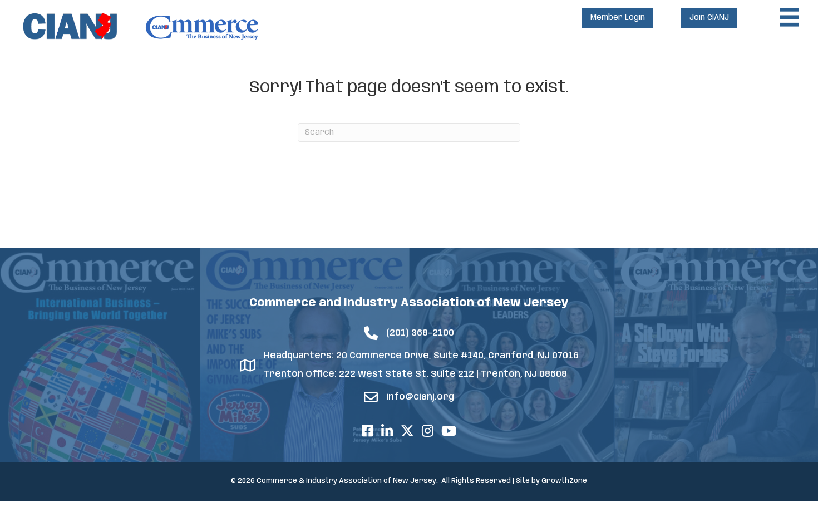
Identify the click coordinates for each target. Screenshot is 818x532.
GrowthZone (564, 481)
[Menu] (789, 17)
